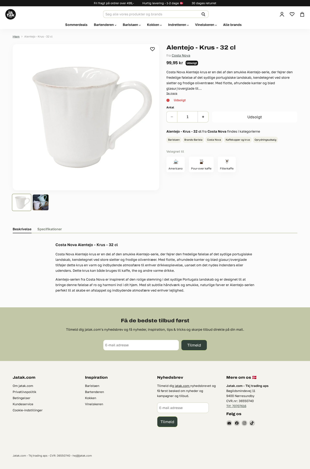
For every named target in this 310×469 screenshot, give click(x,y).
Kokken (153, 25)
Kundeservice (23, 404)
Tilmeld (194, 345)
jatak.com (182, 386)
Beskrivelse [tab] (22, 229)
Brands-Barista (193, 139)
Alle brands (232, 25)
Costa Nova (181, 55)
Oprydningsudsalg (265, 139)
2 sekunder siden (152, 49)
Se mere (171, 93)
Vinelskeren (205, 25)
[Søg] (203, 14)
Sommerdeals (76, 25)
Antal (170, 107)
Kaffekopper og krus (238, 139)
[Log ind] (282, 14)
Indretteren (177, 25)
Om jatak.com (23, 386)
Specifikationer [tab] (49, 229)
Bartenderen (104, 25)
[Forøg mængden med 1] (203, 117)
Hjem (16, 36)
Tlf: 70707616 (236, 406)
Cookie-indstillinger (28, 410)
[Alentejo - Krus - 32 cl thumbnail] (21, 202)
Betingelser (21, 398)
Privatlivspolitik (24, 392)
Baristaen (131, 25)
